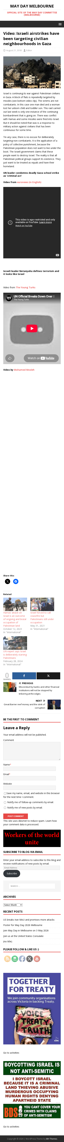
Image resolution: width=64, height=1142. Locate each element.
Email (6, 774)
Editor (29, 50)
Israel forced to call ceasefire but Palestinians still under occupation (42, 617)
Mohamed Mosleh (24, 369)
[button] (59, 24)
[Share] (24, 675)
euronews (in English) (29, 182)
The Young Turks (25, 287)
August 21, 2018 (13, 50)
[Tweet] (48, 675)
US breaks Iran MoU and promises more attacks (28, 919)
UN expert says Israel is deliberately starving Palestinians (15, 654)
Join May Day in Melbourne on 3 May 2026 (26, 930)
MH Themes (51, 1138)
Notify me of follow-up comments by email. (30, 802)
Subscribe (12, 873)
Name (6, 764)
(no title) (7, 941)
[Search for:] (32, 886)
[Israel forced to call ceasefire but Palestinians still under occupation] (42, 604)
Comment (8, 740)
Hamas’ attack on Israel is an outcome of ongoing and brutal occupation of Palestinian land (14, 619)
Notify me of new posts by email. (25, 807)
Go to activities (11, 1052)
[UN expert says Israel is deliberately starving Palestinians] (15, 643)
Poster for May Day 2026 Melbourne (22, 925)
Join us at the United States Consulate (23, 936)
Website (7, 783)
